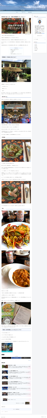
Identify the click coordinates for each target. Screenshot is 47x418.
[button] (26, 358)
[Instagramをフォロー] (38, 35)
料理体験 (13, 51)
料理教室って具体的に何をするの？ (15, 49)
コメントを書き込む (16, 409)
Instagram (43, 33)
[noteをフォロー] (39, 35)
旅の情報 (3, 354)
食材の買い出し (13, 50)
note (38, 32)
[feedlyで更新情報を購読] (40, 35)
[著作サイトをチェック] (37, 35)
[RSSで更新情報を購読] (41, 35)
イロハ (40, 24)
